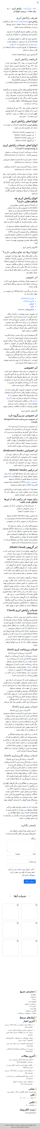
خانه (34, 8)
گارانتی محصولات (30, 1011)
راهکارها (33, 994)
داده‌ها (14, 44)
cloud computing (20, 22)
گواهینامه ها (32, 1001)
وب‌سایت (32, 862)
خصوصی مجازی (31, 482)
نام (34, 854)
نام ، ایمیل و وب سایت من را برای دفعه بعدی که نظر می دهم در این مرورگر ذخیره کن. (21, 872)
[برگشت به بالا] (20, 974)
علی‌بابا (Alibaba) (27, 298)
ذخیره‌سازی (33, 44)
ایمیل (17, 854)
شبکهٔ (10, 476)
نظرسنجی (33, 1008)
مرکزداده (27, 8)
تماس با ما (33, 1006)
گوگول (31, 304)
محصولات (33, 997)
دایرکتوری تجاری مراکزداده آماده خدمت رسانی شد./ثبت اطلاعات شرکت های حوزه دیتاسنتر (19, 1032)
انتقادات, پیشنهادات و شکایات (27, 1013)
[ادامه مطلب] (29, 912)
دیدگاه (33, 839)
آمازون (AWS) (28, 301)
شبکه (29, 667)
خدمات (34, 999)
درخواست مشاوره (30, 1004)
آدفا (30, 807)
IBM (32, 307)
